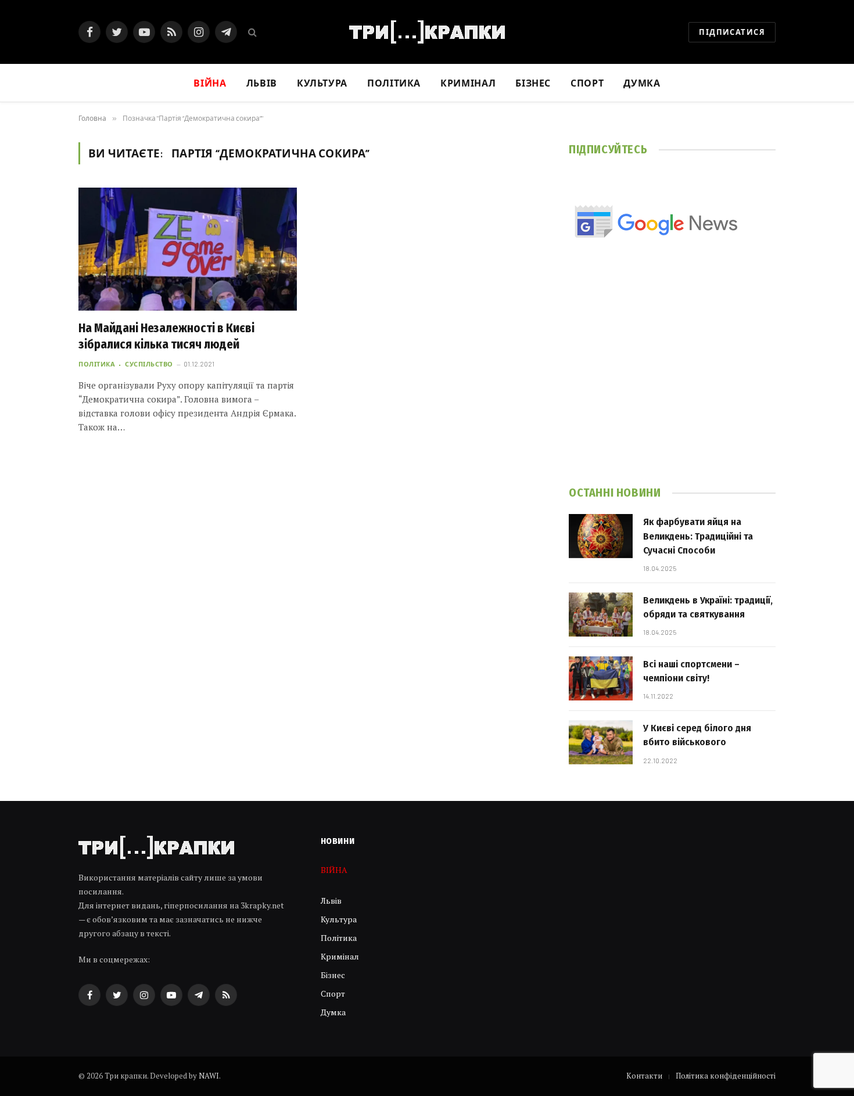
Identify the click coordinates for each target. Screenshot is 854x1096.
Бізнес (533, 82)
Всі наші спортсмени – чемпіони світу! (691, 671)
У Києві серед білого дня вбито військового (697, 735)
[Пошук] (251, 32)
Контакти (644, 1075)
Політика (394, 82)
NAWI (209, 1075)
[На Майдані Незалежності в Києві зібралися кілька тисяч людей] (187, 249)
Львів (261, 82)
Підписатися (732, 32)
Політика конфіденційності (726, 1075)
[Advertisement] (672, 378)
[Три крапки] (427, 32)
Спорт (587, 82)
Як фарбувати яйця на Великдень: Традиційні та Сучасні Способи (698, 536)
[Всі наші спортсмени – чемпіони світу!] (601, 678)
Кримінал (468, 82)
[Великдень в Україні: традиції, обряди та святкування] (601, 614)
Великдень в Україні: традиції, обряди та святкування (708, 607)
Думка (641, 82)
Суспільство (149, 364)
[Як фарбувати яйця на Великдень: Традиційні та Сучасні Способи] (601, 536)
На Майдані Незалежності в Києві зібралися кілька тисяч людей (166, 337)
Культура (322, 82)
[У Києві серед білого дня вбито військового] (601, 742)
